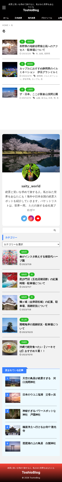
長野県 (47, 53)
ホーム (6, 18)
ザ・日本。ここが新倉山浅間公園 (39, 94)
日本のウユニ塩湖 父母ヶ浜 (39, 394)
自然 (41, 53)
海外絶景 (31, 18)
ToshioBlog (31, 10)
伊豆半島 (27, 79)
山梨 (38, 98)
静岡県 (40, 76)
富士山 (44, 98)
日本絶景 (18, 18)
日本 (50, 98)
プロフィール (46, 18)
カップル (36, 79)
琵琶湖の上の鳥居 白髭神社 (39, 443)
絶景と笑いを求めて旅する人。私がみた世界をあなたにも (31, 468)
